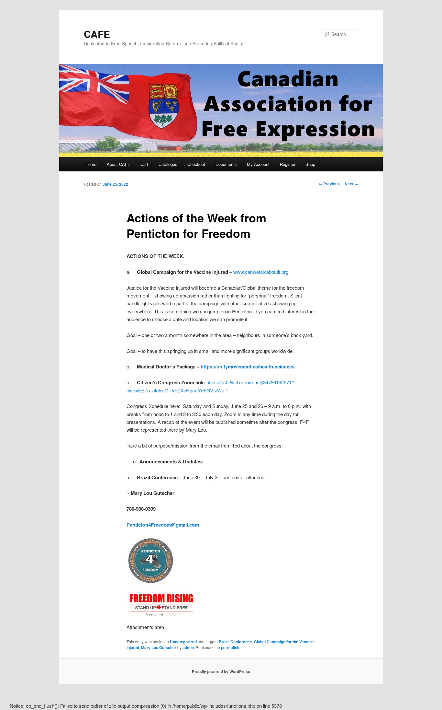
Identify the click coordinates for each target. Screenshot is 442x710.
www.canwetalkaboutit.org (260, 271)
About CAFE (118, 164)
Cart (144, 164)
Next (351, 184)
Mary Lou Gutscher (158, 647)
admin (188, 647)
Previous (329, 184)
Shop (310, 164)
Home (90, 164)
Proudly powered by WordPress (221, 671)
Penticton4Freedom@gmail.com (163, 524)
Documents (226, 164)
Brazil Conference (235, 642)
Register (287, 164)
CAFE (97, 34)
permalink (230, 647)
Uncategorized (183, 642)
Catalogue (168, 164)
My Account (258, 164)
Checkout (196, 164)
